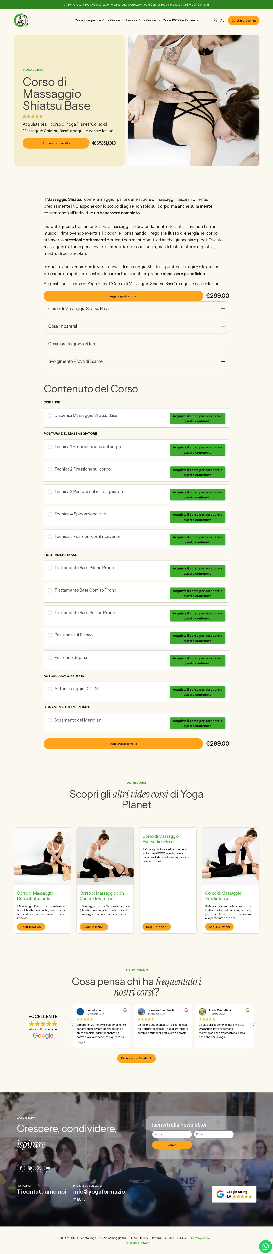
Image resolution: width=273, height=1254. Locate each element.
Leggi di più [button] (205, 1042)
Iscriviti (172, 1145)
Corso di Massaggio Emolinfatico (223, 895)
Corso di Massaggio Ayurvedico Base (160, 838)
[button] (253, 1026)
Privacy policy (200, 1238)
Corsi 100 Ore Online (178, 20)
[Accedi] (222, 20)
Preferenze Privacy (137, 1243)
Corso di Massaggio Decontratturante (35, 895)
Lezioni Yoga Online (141, 20)
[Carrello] (215, 20)
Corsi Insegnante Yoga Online (97, 20)
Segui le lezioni (31, 927)
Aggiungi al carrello (56, 143)
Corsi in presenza (243, 20)
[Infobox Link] (43, 1193)
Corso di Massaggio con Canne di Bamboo (102, 895)
